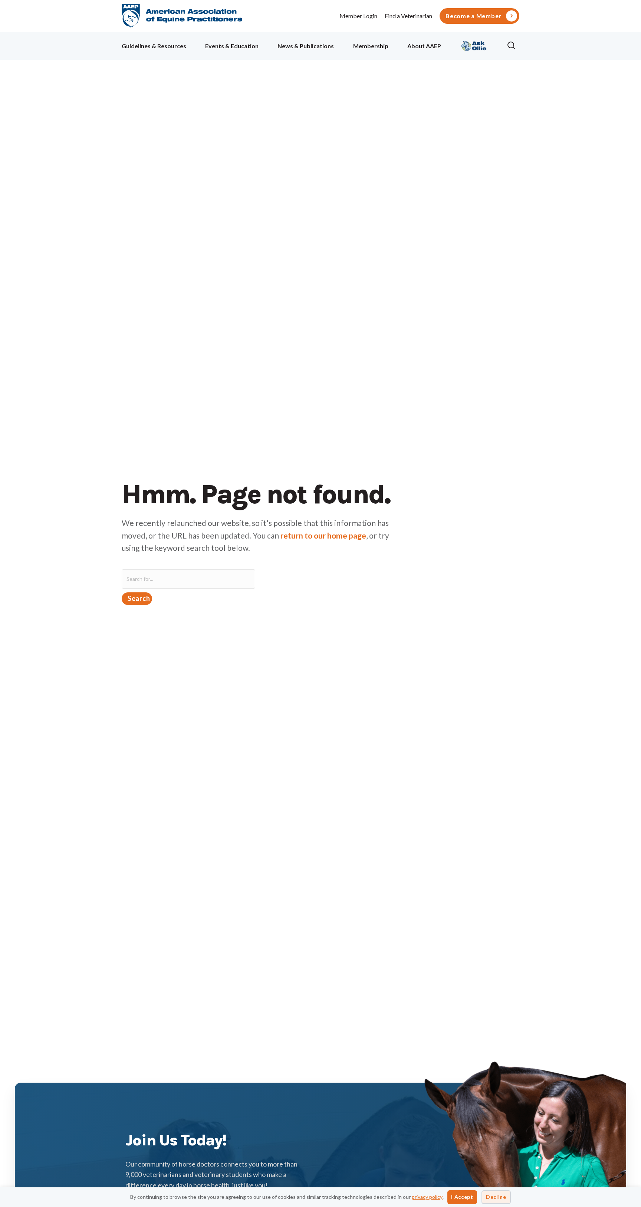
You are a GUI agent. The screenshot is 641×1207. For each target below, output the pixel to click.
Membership (370, 45)
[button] (513, 45)
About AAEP (424, 45)
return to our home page (323, 535)
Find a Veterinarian (408, 15)
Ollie (474, 45)
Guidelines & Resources (154, 45)
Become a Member (474, 16)
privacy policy (427, 1197)
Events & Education (232, 45)
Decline (496, 1197)
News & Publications (305, 45)
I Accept (462, 1197)
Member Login (358, 15)
